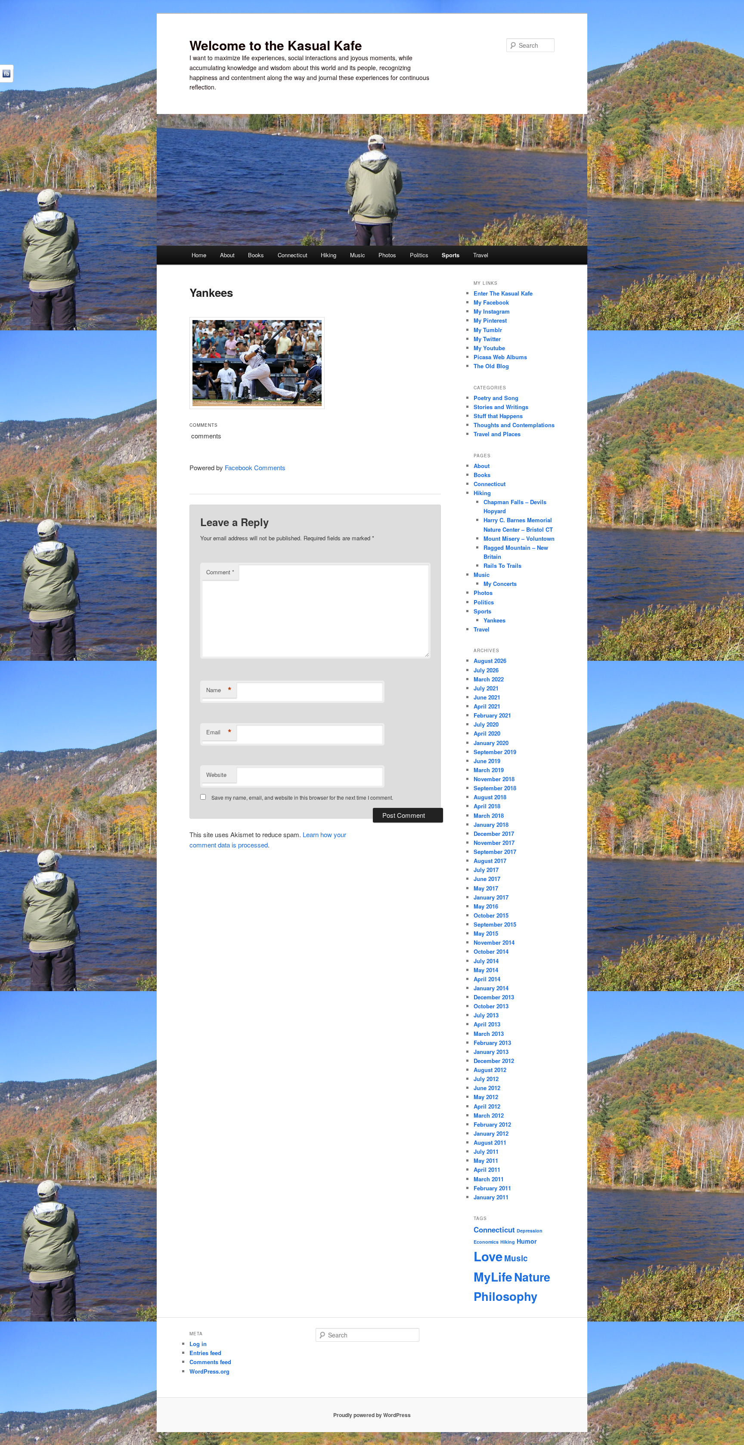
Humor (527, 1241)
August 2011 (490, 1142)
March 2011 (489, 1179)
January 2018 (491, 824)
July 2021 (486, 688)
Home (199, 255)
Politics (419, 255)
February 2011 (492, 1188)
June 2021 (487, 697)
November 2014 (494, 942)
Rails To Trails (502, 565)
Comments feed (210, 1362)
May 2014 (486, 970)
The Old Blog (491, 366)
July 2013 (486, 1015)
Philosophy (505, 1296)
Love (488, 1256)
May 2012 (486, 1097)
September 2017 (495, 851)
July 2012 (486, 1079)
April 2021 (487, 706)
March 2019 (489, 770)
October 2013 (491, 1006)
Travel (480, 255)
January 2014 (491, 988)
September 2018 (495, 788)
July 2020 (486, 724)
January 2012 (491, 1133)
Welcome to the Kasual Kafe (275, 45)
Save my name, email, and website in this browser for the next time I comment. (302, 797)
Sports (450, 255)
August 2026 (490, 660)
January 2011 (491, 1197)
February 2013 (492, 1042)
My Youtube (489, 348)
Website (216, 774)
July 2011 (486, 1151)
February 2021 (492, 715)
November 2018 (494, 779)
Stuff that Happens (498, 416)
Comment (220, 572)
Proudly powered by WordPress (372, 1415)
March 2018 (489, 815)
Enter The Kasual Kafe (503, 293)
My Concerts (500, 583)
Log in (198, 1344)
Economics (486, 1242)
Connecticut (292, 255)
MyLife (493, 1276)
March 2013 (489, 1033)
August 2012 (490, 1070)
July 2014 (486, 961)
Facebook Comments (255, 467)
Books (256, 255)
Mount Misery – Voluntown (519, 538)
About (227, 255)
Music (357, 255)
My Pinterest (490, 320)
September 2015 (495, 924)
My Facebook (491, 302)
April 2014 (487, 979)
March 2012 (489, 1115)
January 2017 (491, 897)
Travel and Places (497, 434)
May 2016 (486, 906)
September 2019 (495, 752)
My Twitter (487, 339)
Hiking (328, 255)
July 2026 (486, 670)
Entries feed (205, 1353)
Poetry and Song (496, 398)
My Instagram (492, 311)
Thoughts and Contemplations (514, 425)
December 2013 (494, 997)
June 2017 (487, 879)
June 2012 (487, 1088)
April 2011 (487, 1169)
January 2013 (491, 1052)
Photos (387, 255)
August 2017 (490, 861)
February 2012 (492, 1124)
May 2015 (486, 933)
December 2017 (494, 833)
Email (219, 732)
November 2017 (494, 842)
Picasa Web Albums (500, 357)
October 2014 (491, 951)
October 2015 (491, 915)
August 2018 (490, 797)
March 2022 (489, 679)
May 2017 (486, 888)
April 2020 (487, 733)
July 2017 (486, 870)
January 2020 (491, 743)
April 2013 (487, 1024)
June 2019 (487, 761)
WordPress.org (209, 1371)
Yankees (494, 620)
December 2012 (494, 1061)
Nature (532, 1277)
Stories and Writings (501, 407)
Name (219, 690)
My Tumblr (488, 330)
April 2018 (487, 806)
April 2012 (487, 1106)
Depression (529, 1230)
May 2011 (486, 1160)
